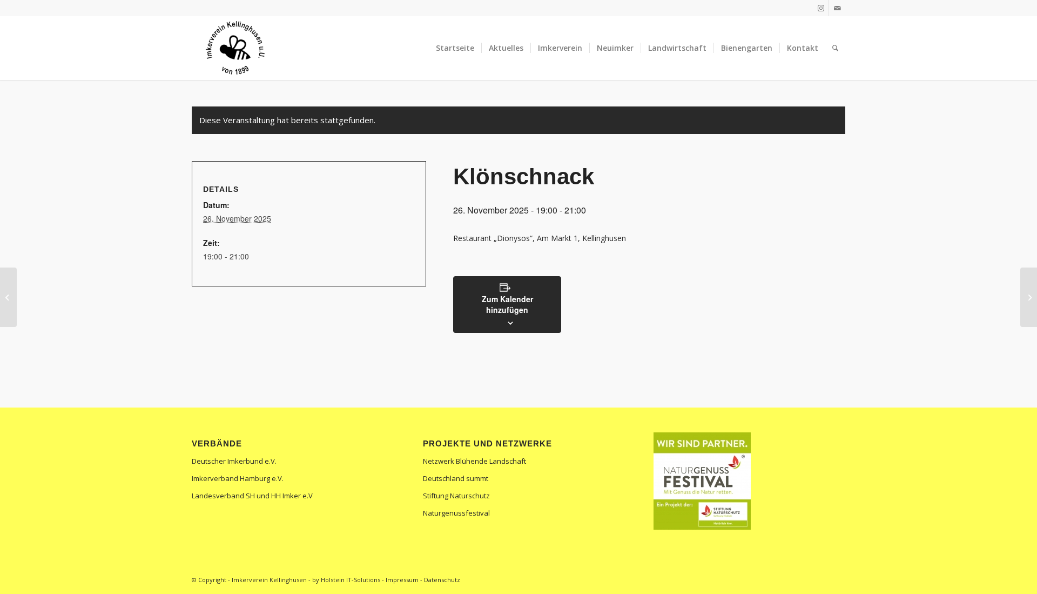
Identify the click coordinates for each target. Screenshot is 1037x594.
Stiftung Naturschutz (456, 495)
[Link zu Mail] (837, 8)
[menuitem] (455, 48)
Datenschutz (442, 580)
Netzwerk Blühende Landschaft (474, 461)
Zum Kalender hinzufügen (507, 304)
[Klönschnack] (8, 297)
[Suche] (835, 48)
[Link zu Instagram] (821, 8)
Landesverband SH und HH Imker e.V (252, 495)
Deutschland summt (455, 478)
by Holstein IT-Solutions (346, 580)
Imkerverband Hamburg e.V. (238, 478)
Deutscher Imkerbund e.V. (234, 461)
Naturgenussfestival (456, 513)
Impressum (402, 580)
